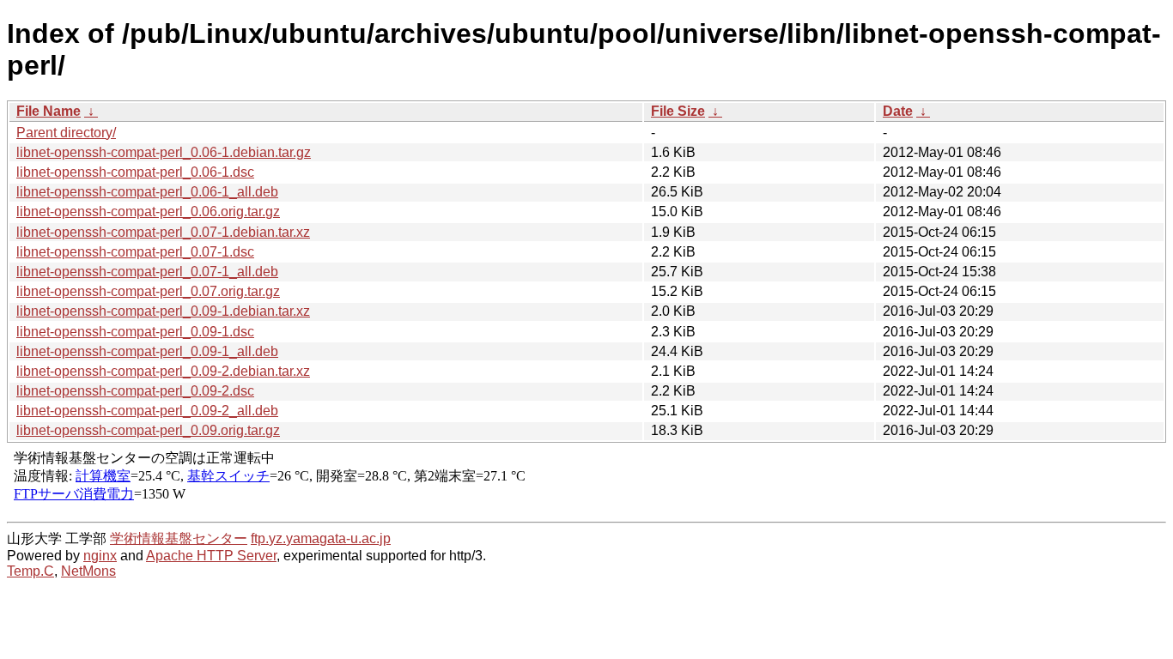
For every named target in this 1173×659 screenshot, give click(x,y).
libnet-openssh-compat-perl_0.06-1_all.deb (147, 191)
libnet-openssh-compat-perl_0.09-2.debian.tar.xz (163, 371)
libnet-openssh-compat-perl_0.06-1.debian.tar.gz (163, 152)
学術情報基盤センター (178, 538)
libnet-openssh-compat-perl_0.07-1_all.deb (147, 271)
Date (898, 111)
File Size (678, 111)
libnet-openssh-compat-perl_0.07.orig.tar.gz (148, 291)
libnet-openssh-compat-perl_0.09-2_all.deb (147, 410)
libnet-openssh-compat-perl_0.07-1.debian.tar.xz (163, 232)
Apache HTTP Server (211, 555)
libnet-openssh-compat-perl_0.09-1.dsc (135, 331)
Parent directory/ (66, 132)
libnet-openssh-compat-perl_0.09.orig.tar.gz (148, 430)
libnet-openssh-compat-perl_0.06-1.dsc (135, 172)
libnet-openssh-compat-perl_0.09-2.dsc (135, 391)
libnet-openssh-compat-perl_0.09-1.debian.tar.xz (163, 311)
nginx (100, 555)
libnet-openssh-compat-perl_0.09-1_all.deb (147, 351)
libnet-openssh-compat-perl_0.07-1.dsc (135, 252)
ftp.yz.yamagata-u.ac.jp (321, 538)
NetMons (88, 571)
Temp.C (30, 571)
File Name (48, 111)
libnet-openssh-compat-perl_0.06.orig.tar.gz (148, 211)
